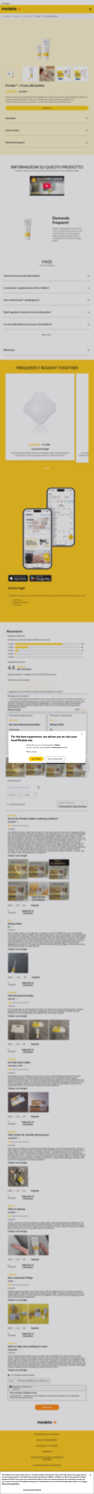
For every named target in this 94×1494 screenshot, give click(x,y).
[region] (47, 1482)
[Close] (90, 1475)
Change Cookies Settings (32, 1490)
